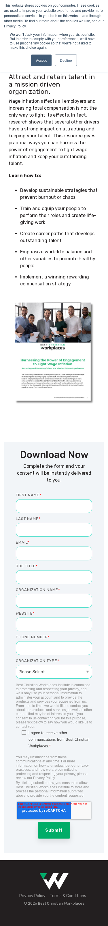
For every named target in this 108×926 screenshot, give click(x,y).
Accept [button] (41, 60)
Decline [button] (66, 60)
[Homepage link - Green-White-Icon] (54, 886)
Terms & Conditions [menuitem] (68, 895)
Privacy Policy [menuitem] (32, 895)
